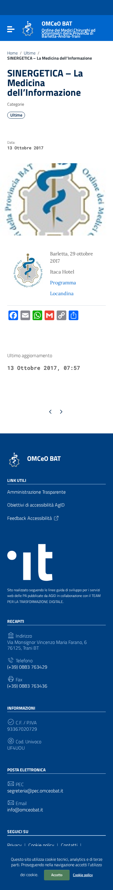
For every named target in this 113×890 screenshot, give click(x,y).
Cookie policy (83, 875)
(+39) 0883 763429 (27, 667)
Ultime (30, 53)
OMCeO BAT (44, 458)
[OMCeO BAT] (27, 28)
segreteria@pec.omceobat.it (35, 791)
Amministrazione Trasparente (36, 491)
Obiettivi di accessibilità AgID (35, 504)
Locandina (62, 293)
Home (12, 53)
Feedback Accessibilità (29, 518)
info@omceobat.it (25, 810)
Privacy (14, 845)
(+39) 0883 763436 (27, 686)
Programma (63, 282)
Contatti (69, 845)
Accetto (56, 875)
